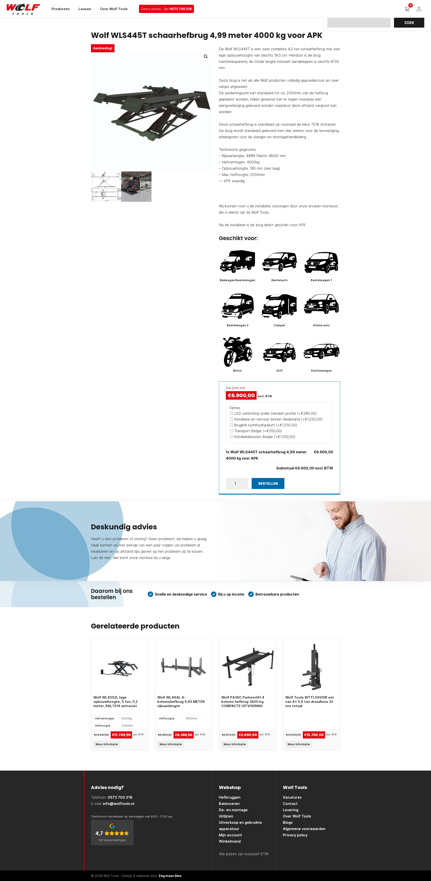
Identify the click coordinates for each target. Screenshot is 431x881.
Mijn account (230, 835)
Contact (290, 803)
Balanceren (229, 803)
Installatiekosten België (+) (264, 436)
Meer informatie (107, 744)
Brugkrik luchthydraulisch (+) (265, 425)
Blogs (288, 822)
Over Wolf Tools (114, 9)
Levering (290, 810)
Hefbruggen (229, 797)
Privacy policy (295, 835)
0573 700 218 (181, 9)
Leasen (85, 9)
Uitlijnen (226, 816)
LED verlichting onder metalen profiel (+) (275, 413)
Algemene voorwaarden (304, 828)
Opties (234, 407)
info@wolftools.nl (118, 803)
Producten (61, 9)
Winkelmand (230, 841)
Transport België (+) (257, 431)
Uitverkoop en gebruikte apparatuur (240, 825)
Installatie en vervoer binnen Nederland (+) (278, 419)
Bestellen (268, 483)
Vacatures (292, 797)
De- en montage (233, 810)
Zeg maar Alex (170, 876)
